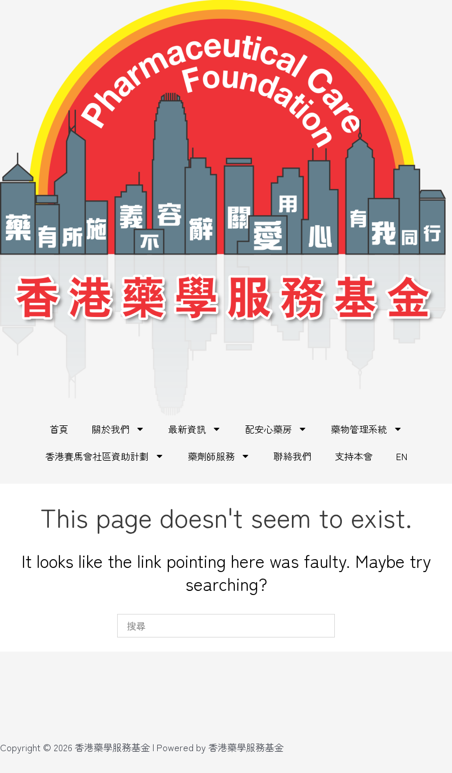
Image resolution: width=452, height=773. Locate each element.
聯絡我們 (292, 456)
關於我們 (110, 429)
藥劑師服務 (211, 456)
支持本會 (354, 456)
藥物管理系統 (359, 429)
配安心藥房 (268, 429)
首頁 (58, 429)
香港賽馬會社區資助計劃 (97, 456)
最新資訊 (187, 429)
